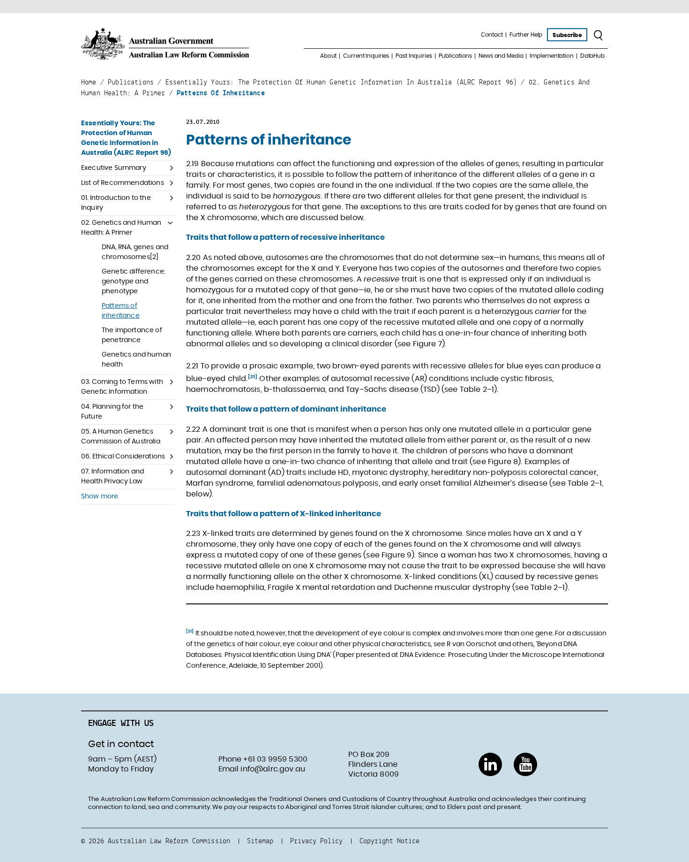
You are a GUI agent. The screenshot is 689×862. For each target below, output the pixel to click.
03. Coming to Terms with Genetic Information (122, 387)
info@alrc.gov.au (272, 769)
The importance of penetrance (132, 335)
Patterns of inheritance (121, 311)
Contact (492, 35)
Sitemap (260, 840)
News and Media (501, 56)
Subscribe (567, 35)
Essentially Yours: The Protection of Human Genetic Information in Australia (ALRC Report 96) (126, 138)
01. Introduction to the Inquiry (116, 203)
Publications (455, 56)
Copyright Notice (389, 840)
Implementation (551, 56)
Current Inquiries (366, 56)
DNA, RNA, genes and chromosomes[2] (135, 252)
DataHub (592, 56)
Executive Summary (113, 168)
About (328, 56)
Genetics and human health (136, 359)
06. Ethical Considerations (123, 456)
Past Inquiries (414, 56)
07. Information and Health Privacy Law (112, 476)
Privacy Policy (316, 840)
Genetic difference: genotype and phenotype (133, 281)
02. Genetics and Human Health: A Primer (121, 228)
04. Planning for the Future (112, 412)
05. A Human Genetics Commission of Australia (120, 436)
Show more (99, 496)
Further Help (526, 35)
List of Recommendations (122, 183)
